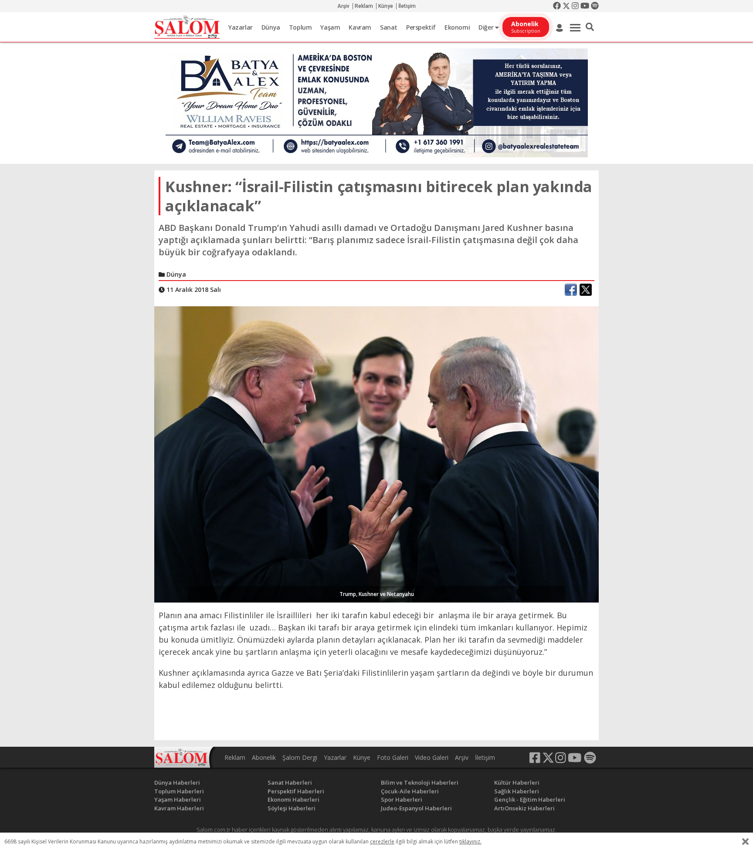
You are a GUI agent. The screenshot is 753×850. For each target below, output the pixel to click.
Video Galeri (431, 757)
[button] (590, 27)
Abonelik (264, 757)
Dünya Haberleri (177, 782)
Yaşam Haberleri (177, 799)
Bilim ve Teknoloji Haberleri (419, 782)
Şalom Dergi (299, 757)
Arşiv (343, 6)
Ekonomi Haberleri (293, 799)
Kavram (360, 27)
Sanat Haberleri (290, 782)
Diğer (486, 27)
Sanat (388, 27)
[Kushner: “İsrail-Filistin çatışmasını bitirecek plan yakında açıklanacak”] (376, 453)
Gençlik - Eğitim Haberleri (529, 799)
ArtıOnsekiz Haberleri (524, 808)
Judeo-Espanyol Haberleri (416, 808)
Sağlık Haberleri (516, 791)
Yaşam (330, 27)
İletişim (407, 6)
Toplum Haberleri (179, 791)
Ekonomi (457, 27)
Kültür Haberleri (516, 782)
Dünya (270, 27)
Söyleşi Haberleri (291, 808)
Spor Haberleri (401, 799)
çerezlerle (382, 841)
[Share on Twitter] (586, 290)
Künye (385, 6)
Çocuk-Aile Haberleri (410, 791)
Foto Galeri (392, 757)
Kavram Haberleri (179, 808)
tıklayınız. (470, 841)
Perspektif (421, 27)
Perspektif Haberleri (296, 791)
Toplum (300, 27)
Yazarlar (240, 27)
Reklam (364, 6)
